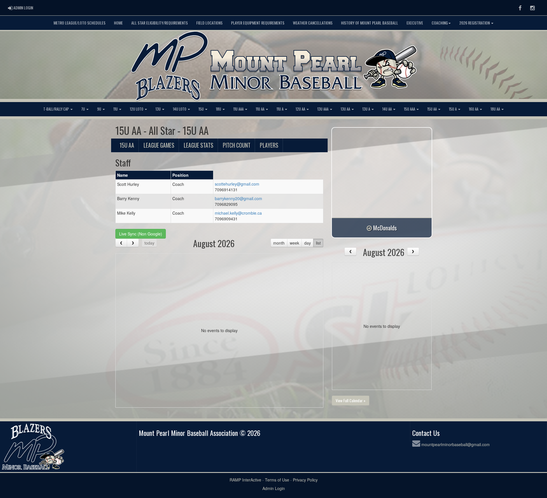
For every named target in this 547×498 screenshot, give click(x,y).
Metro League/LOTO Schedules (79, 23)
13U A (366, 109)
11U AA (260, 109)
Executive (415, 23)
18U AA (496, 109)
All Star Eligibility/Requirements (159, 23)
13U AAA (323, 109)
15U (202, 109)
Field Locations (209, 23)
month (279, 243)
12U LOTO (137, 109)
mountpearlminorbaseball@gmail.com (455, 444)
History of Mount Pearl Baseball (369, 23)
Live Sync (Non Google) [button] (140, 234)
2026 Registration (475, 23)
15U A (453, 109)
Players (269, 145)
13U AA (346, 109)
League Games (159, 145)
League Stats (198, 145)
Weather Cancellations (312, 23)
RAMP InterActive (245, 480)
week (294, 243)
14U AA (387, 109)
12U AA (301, 109)
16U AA (474, 109)
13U (159, 109)
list (318, 243)
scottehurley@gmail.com (237, 184)
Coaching (440, 23)
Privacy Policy (305, 480)
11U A (280, 109)
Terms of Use (277, 480)
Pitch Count (236, 145)
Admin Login (273, 488)
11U (116, 109)
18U (219, 109)
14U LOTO (180, 109)
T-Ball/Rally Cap (56, 109)
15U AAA (410, 109)
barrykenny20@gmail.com (238, 198)
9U (99, 109)
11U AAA (238, 109)
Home (118, 23)
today (149, 243)
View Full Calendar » (351, 400)
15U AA (432, 109)
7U (83, 109)
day (307, 243)
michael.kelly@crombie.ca (238, 213)
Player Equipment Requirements (257, 23)
